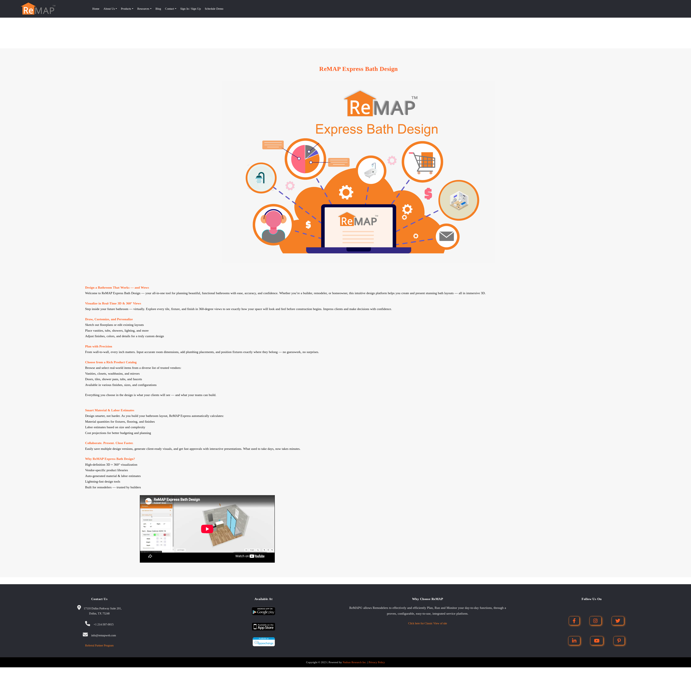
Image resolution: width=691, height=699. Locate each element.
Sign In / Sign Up (190, 8)
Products (126, 8)
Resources (143, 8)
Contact (170, 8)
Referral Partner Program (99, 645)
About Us (109, 8)
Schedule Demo (214, 8)
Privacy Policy (377, 662)
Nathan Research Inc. (355, 662)
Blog (158, 8)
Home (96, 8)
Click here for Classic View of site (427, 623)
